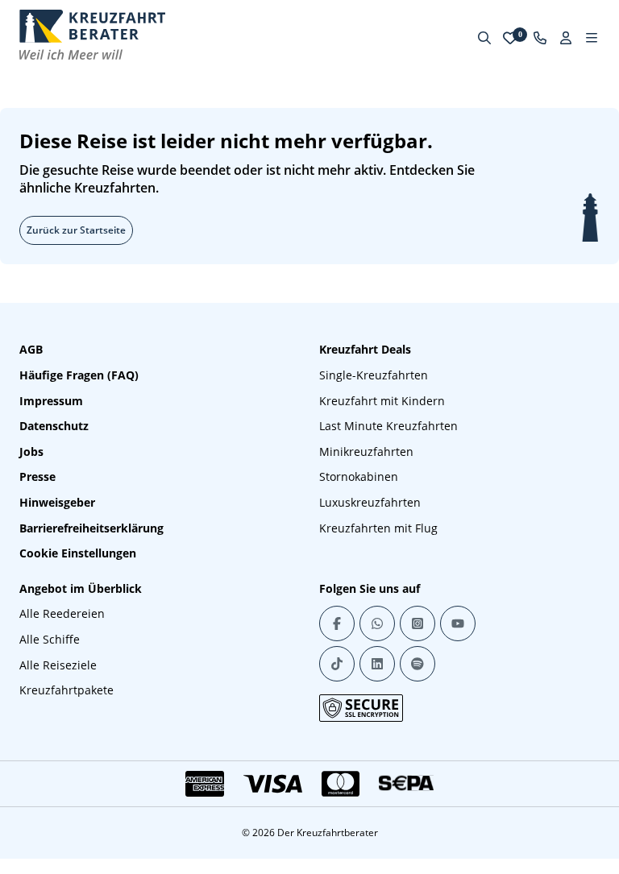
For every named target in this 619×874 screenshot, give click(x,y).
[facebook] (337, 623)
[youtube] (458, 623)
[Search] (484, 37)
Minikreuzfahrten (366, 451)
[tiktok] (337, 663)
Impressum (51, 400)
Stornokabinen (358, 476)
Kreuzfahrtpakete (66, 690)
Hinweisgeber (57, 502)
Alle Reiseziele (58, 665)
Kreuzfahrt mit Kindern (382, 400)
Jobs (31, 451)
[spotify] (417, 663)
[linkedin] (377, 663)
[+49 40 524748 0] (540, 37)
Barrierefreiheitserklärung (91, 528)
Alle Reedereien (62, 613)
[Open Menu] (592, 37)
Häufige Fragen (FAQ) (79, 375)
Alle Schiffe (49, 639)
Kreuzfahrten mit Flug (378, 528)
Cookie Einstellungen (77, 553)
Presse (37, 476)
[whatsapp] (377, 623)
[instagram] (417, 623)
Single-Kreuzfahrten (373, 375)
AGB (31, 349)
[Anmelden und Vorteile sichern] (566, 37)
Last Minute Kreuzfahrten (388, 425)
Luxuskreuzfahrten (370, 502)
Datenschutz (54, 425)
